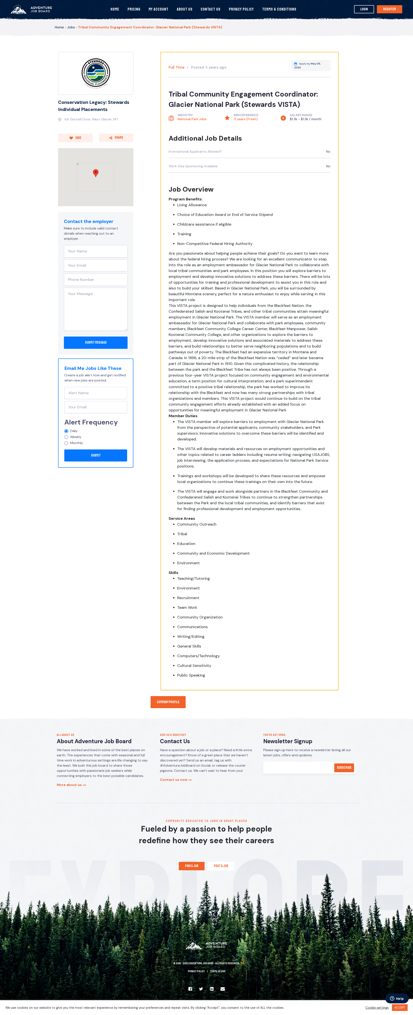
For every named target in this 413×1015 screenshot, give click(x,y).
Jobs (71, 27)
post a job (221, 866)
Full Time (177, 67)
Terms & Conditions (279, 9)
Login (364, 9)
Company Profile (168, 702)
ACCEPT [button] (400, 1007)
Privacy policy (196, 971)
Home (115, 9)
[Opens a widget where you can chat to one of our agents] (397, 998)
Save (78, 138)
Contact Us (210, 9)
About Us (185, 9)
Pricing (134, 9)
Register (389, 9)
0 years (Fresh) (245, 119)
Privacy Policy (241, 9)
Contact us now (174, 779)
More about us (70, 785)
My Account (158, 9)
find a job (191, 866)
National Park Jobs (192, 119)
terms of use (217, 971)
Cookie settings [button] (377, 1008)
